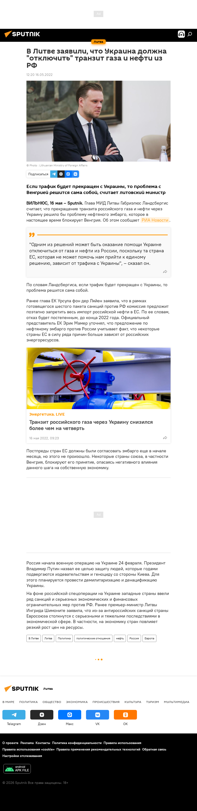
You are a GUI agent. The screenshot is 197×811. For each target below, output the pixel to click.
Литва (48, 638)
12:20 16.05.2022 (39, 75)
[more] (165, 271)
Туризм (152, 702)
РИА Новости (155, 220)
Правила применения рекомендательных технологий (98, 749)
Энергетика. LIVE (47, 414)
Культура (132, 702)
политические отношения (93, 638)
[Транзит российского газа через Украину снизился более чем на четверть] (98, 378)
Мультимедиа (176, 702)
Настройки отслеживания (22, 756)
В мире (8, 702)
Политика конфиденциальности (77, 743)
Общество (52, 702)
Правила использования (122, 743)
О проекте (10, 743)
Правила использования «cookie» (28, 749)
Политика (64, 638)
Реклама (27, 743)
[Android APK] (17, 769)
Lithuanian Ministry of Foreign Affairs (63, 165)
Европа (149, 638)
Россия (134, 638)
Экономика (77, 702)
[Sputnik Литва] (23, 38)
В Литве (34, 638)
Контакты (43, 743)
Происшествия (106, 702)
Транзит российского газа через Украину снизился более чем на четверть (91, 425)
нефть (120, 638)
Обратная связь (154, 749)
